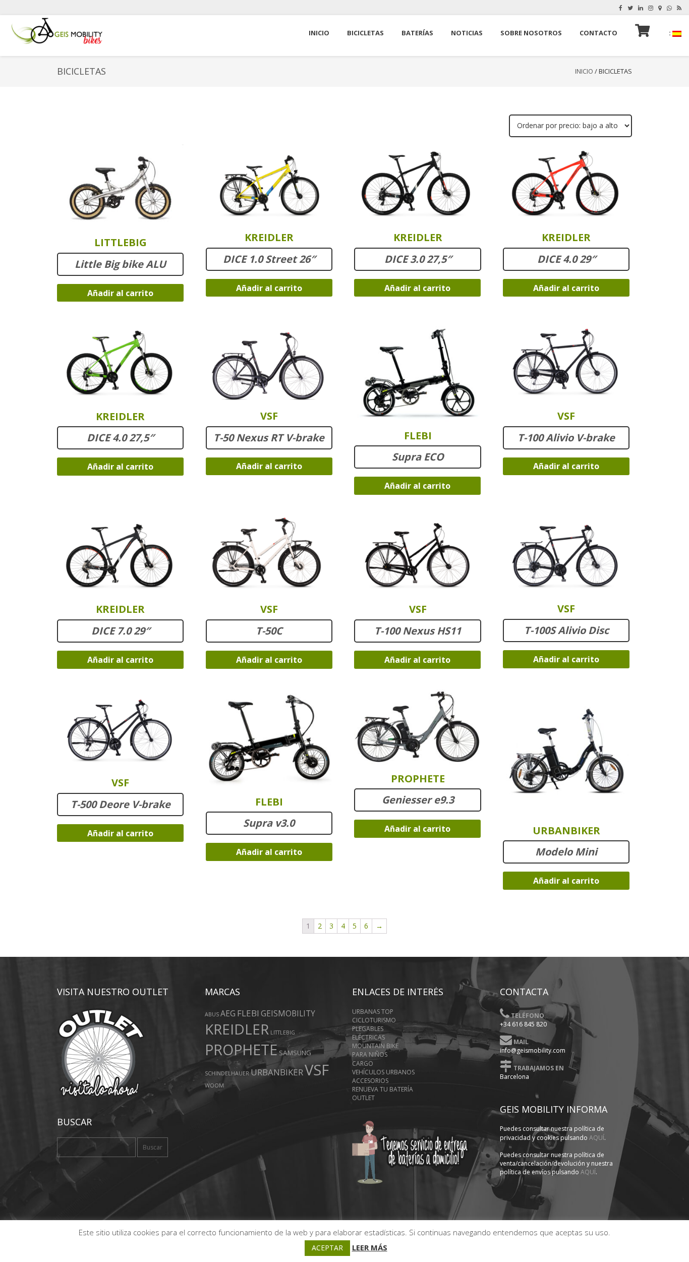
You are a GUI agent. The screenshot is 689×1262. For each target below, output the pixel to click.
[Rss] (679, 8)
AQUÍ (596, 1137)
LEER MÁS (369, 1247)
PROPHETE (241, 1049)
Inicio (584, 71)
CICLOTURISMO (374, 1020)
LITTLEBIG (282, 1032)
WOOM (214, 1085)
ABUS (212, 1014)
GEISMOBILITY (288, 1013)
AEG (228, 1013)
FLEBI (248, 1013)
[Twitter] (630, 8)
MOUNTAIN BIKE (375, 1046)
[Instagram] (650, 8)
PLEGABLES (367, 1028)
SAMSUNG (295, 1052)
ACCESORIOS (370, 1080)
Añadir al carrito (120, 293)
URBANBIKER (277, 1072)
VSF (317, 1070)
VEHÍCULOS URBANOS (383, 1072)
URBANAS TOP (372, 1011)
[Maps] (660, 8)
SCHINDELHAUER (227, 1073)
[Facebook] (620, 8)
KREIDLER (237, 1029)
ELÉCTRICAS (368, 1037)
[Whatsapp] (669, 8)
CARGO (362, 1063)
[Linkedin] (640, 8)
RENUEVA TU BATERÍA (382, 1089)
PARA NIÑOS (369, 1054)
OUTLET (363, 1098)
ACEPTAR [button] (327, 1247)
